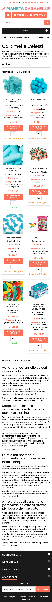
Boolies (17, 111)
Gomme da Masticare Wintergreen (38, 306)
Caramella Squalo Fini (13, 305)
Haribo (17, 245)
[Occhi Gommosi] (39, 155)
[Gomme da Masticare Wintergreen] (39, 291)
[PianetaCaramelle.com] (26, 8)
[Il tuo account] (8, 15)
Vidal (42, 175)
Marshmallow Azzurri (13, 169)
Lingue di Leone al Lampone (13, 100)
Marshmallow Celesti (39, 100)
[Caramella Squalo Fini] (13, 291)
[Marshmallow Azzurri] (13, 155)
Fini (17, 178)
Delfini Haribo (13, 237)
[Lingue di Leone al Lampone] (13, 86)
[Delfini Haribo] (13, 224)
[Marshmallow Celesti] (39, 86)
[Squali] (39, 224)
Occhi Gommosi (38, 168)
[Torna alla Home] (4, 37)
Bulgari (42, 109)
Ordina (6, 64)
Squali (38, 237)
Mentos (42, 318)
